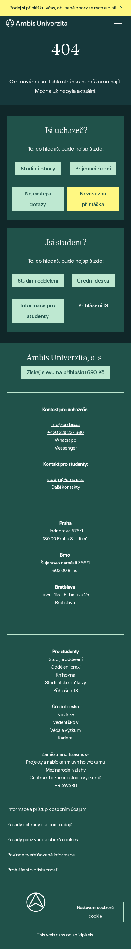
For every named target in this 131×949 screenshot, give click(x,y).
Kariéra (65, 738)
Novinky (65, 714)
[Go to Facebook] (89, 618)
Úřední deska (65, 707)
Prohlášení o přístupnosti (32, 870)
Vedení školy (65, 722)
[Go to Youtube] (58, 618)
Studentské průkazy (65, 682)
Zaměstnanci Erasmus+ (66, 754)
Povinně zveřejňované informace (41, 855)
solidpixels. (83, 935)
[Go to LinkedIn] (73, 618)
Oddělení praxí (65, 667)
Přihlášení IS (65, 690)
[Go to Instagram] (42, 618)
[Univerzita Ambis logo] (36, 23)
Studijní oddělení (66, 659)
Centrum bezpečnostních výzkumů (65, 777)
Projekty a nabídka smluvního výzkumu (65, 762)
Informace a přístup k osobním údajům (46, 809)
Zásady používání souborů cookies (42, 839)
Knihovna (65, 675)
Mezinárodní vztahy (66, 770)
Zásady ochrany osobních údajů (40, 824)
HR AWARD (65, 785)
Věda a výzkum (65, 730)
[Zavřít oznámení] (121, 7)
